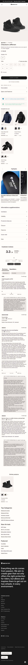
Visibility (3, 216)
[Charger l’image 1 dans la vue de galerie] (14, 23)
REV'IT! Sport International (8, 660)
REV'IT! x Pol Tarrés (5, 529)
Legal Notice (3, 648)
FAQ (2, 597)
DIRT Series (3, 527)
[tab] (13, 269)
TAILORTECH (4, 626)
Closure (3, 225)
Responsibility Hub (5, 624)
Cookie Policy (3, 647)
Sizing (2, 605)
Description (4, 88)
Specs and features (6, 91)
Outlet (2, 548)
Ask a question (10, 264)
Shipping (3, 599)
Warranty (3, 603)
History (2, 620)
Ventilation (4, 211)
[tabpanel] (14, 369)
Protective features (6, 221)
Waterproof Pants (5, 513)
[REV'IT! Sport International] (14, 4)
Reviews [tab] (5, 269)
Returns (2, 601)
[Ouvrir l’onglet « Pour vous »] (25, 662)
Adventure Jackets (5, 515)
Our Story (3, 618)
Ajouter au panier (14, 77)
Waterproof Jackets (5, 510)
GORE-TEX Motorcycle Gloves (7, 520)
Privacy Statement (10, 647)
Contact (2, 607)
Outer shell (4, 234)
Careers (2, 622)
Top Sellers (3, 543)
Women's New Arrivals (6, 536)
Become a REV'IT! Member (19, 1)
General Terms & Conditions (19, 647)
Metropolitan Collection (6, 532)
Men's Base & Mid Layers (6, 550)
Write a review (17, 264)
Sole (2, 239)
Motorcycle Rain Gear (5, 517)
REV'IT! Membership (5, 611)
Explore (2, 630)
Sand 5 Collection (4, 546)
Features (3, 230)
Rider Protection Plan (5, 609)
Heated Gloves (4, 553)
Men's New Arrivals (5, 534)
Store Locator (4, 628)
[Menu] (2, 4)
